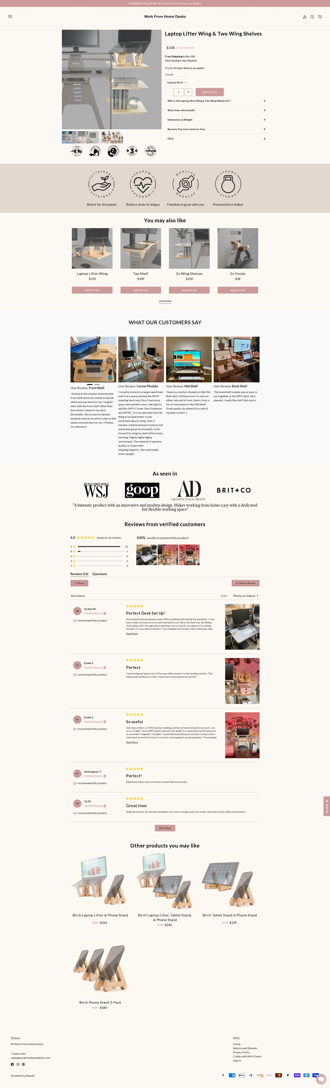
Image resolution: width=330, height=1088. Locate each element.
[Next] (109, 360)
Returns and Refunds (245, 1048)
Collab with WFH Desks (247, 1056)
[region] (168, 555)
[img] (12, 1064)
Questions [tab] (99, 574)
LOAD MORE (165, 301)
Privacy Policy (241, 1052)
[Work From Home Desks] (165, 16)
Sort (224, 596)
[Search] (312, 16)
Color (169, 74)
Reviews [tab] (79, 574)
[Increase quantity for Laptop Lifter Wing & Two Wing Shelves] (188, 92)
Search (237, 1060)
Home (236, 1044)
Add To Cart (209, 92)
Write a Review (249, 583)
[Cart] (319, 16)
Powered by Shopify (23, 1075)
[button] (99, 547)
